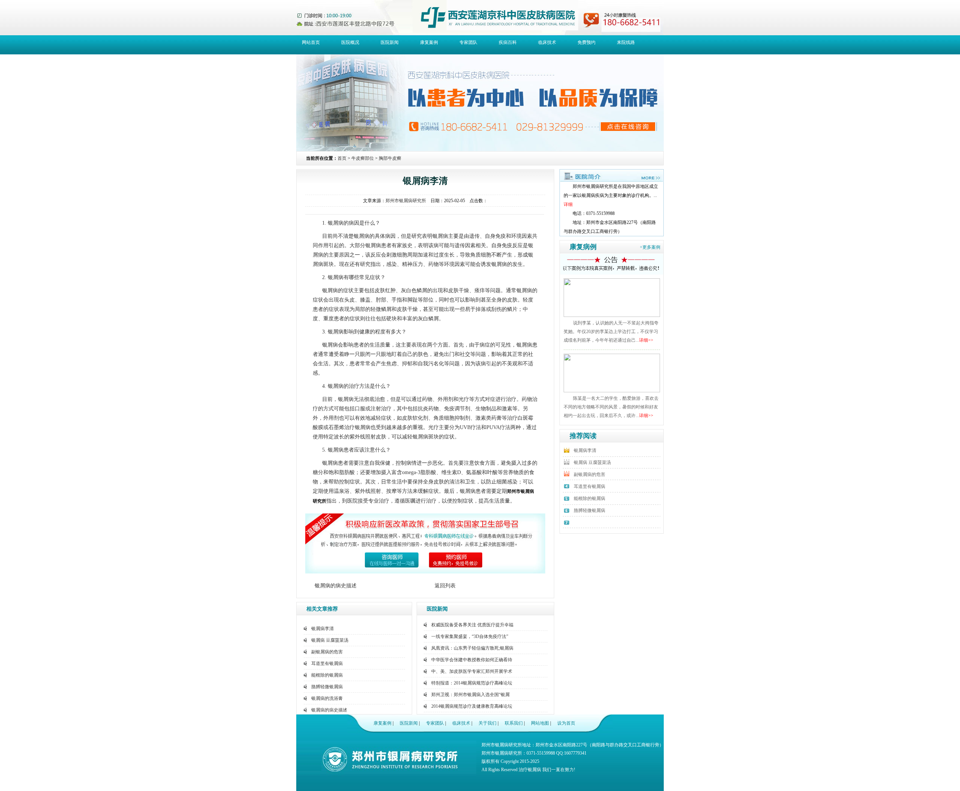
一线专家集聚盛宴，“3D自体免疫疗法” (469, 636)
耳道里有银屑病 (327, 663)
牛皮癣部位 (362, 158)
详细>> (646, 340)
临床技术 (547, 42)
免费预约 (587, 42)
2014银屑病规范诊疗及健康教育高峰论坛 (471, 706)
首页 (342, 158)
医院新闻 (390, 42)
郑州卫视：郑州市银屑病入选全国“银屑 (470, 694)
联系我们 (514, 723)
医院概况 (350, 42)
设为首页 (566, 723)
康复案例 (429, 42)
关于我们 (487, 723)
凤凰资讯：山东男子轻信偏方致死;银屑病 (472, 648)
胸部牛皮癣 (390, 158)
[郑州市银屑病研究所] (611, 180)
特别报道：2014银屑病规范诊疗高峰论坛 (471, 683)
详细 (568, 204)
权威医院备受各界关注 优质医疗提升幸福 (472, 624)
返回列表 (445, 585)
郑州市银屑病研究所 (406, 200)
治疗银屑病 (530, 769)
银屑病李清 (322, 628)
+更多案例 (650, 247)
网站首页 (311, 42)
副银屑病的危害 (327, 651)
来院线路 (626, 42)
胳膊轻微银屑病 (327, 686)
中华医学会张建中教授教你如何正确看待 (471, 659)
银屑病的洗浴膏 (327, 698)
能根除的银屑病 (327, 675)
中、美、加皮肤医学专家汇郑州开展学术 (471, 671)
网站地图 (540, 723)
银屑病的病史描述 (336, 585)
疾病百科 (508, 42)
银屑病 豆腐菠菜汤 (329, 640)
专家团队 (468, 42)
